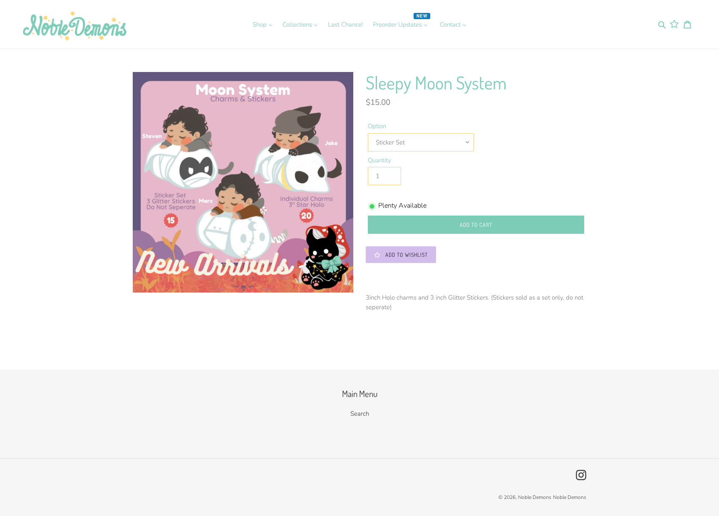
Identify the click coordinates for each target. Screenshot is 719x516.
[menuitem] (263, 24)
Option (377, 126)
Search (359, 413)
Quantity (379, 160)
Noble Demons (534, 497)
